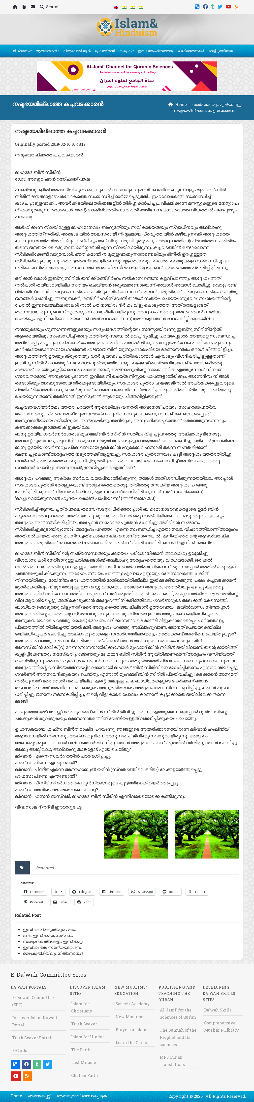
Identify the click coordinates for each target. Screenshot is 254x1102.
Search (52, 6)
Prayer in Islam (131, 1029)
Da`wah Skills (217, 1009)
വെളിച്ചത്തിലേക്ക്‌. (221, 50)
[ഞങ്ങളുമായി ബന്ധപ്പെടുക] (33, 7)
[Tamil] (141, 7)
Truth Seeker (84, 1023)
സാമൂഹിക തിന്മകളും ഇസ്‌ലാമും (53, 941)
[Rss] (237, 6)
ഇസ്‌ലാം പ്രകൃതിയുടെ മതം (49, 929)
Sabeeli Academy (133, 1003)
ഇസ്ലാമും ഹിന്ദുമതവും (156, 50)
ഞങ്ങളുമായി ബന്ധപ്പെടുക (82, 1095)
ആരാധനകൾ (46, 50)
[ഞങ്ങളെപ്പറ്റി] (25, 7)
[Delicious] (198, 6)
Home (16, 1095)
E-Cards (19, 1050)
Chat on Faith (84, 1075)
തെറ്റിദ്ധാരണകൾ (191, 50)
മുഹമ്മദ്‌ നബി (105, 50)
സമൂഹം (125, 50)
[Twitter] (221, 6)
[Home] (16, 7)
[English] (116, 7)
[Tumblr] (213, 6)
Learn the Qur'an (132, 1042)
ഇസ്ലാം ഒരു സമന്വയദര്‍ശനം (52, 947)
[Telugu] (132, 7)
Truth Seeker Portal (31, 1037)
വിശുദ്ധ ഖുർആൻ (77, 50)
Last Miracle (83, 1062)
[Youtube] (229, 6)
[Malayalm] (124, 7)
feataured (45, 867)
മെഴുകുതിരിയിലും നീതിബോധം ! (53, 953)
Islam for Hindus (87, 1036)
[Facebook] (206, 6)
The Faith (81, 1049)
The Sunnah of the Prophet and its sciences (178, 1037)
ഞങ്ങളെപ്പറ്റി (39, 1095)
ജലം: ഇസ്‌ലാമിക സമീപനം (48, 935)
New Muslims (129, 1016)
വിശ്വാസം (21, 50)
